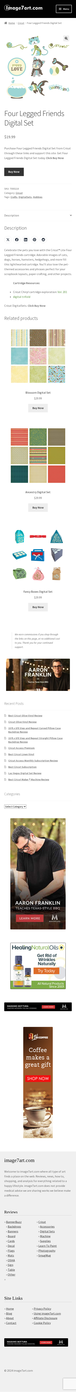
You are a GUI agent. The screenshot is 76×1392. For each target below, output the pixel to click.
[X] (8, 239)
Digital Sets (47, 1231)
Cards (11, 1241)
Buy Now (14, 171)
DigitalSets (25, 197)
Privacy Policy (42, 1308)
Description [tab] (11, 215)
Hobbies (37, 197)
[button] (66, 38)
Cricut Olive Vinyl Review (22, 722)
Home (11, 23)
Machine (45, 1236)
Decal (11, 1246)
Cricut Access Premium (21, 748)
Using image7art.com (47, 1313)
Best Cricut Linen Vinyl (21, 754)
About (10, 1318)
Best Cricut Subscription (22, 767)
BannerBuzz (14, 1222)
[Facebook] (16, 239)
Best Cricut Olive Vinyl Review (25, 715)
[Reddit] (43, 239)
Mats (11, 1255)
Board (11, 1236)
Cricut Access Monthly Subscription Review (33, 760)
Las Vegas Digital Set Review (24, 773)
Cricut (21, 23)
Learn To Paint (47, 1246)
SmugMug (44, 1255)
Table (11, 1270)
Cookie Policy (42, 1323)
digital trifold (21, 297)
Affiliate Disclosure (45, 1318)
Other (11, 1274)
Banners (13, 1231)
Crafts (14, 197)
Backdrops (14, 1226)
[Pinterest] (34, 239)
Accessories (47, 1226)
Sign (10, 1265)
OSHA (11, 1260)
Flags (11, 1250)
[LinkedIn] (25, 239)
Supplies (45, 1241)
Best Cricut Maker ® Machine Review (28, 779)
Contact (11, 1323)
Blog (9, 1313)
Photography (46, 1250)
